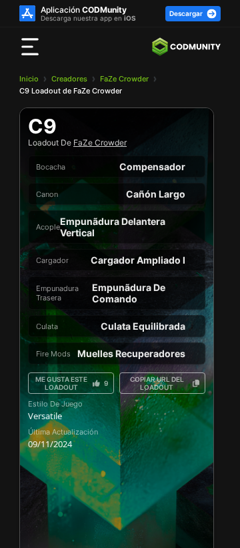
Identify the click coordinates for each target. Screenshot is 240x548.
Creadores (69, 78)
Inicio (29, 78)
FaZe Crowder (124, 78)
